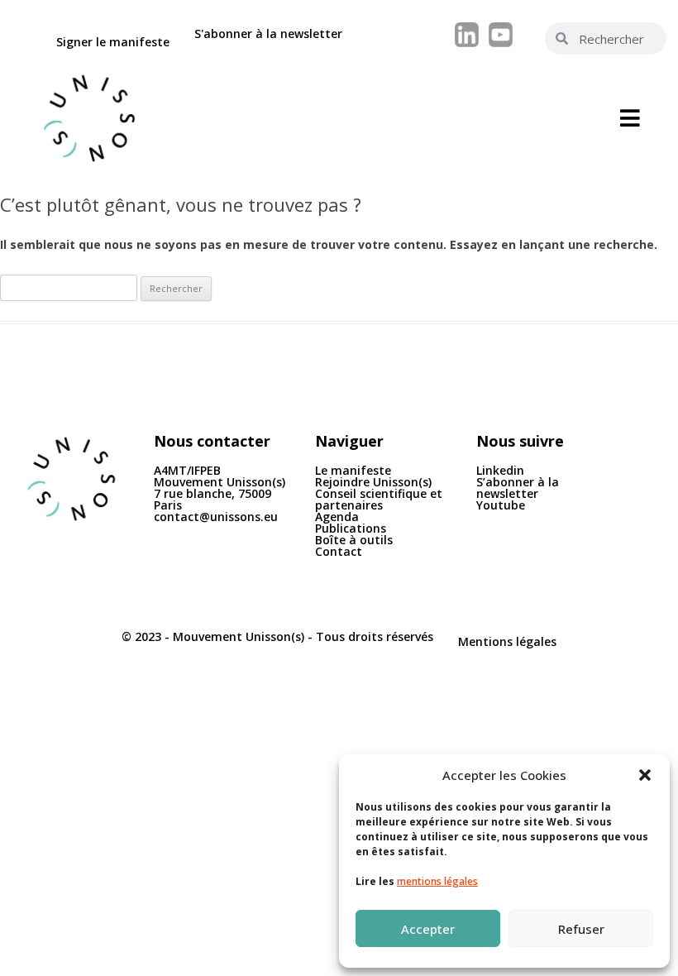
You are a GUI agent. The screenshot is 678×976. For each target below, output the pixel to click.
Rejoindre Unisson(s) (373, 482)
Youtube (500, 505)
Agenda (337, 516)
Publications (350, 528)
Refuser (581, 929)
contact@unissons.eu (216, 516)
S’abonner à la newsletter (517, 487)
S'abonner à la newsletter (268, 33)
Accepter (428, 929)
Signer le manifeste (113, 42)
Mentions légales (507, 641)
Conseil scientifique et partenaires (378, 499)
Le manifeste (353, 470)
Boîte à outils (354, 540)
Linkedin (500, 470)
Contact (338, 551)
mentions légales (437, 881)
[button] (645, 775)
